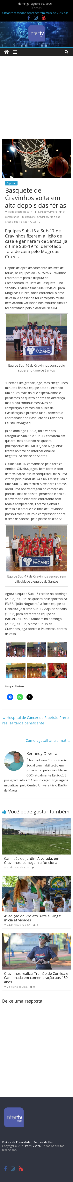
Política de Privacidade (16, 1142)
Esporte (11, 183)
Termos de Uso (43, 1142)
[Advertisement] (36, 100)
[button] (15, 650)
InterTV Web (33, 1146)
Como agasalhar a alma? (48, 740)
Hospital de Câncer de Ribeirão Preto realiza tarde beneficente (35, 720)
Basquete (30, 217)
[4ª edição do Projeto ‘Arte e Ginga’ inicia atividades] (36, 878)
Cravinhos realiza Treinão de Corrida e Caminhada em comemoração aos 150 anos (36, 977)
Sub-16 (18, 221)
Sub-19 (36, 221)
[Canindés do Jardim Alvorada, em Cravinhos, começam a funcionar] (36, 820)
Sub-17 (27, 221)
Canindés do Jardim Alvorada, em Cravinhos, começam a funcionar (31, 860)
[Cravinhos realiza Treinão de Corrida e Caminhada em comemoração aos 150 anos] (36, 935)
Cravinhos (42, 217)
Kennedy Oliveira (47, 211)
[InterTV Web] (6, 52)
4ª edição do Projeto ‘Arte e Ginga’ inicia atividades (32, 918)
